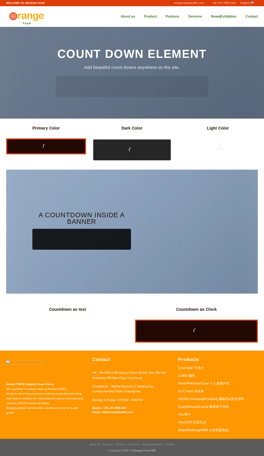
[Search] (110, 16)
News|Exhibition (223, 16)
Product (150, 16)
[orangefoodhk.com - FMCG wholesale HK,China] (26, 16)
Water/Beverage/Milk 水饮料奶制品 (203, 430)
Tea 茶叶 (184, 414)
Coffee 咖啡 (186, 375)
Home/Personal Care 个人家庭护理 (204, 383)
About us (128, 16)
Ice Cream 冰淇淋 (191, 391)
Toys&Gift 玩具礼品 (192, 422)
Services (195, 16)
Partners (172, 16)
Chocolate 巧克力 (191, 368)
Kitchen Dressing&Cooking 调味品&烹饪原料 (211, 399)
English (244, 3)
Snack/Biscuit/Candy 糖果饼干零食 (203, 406)
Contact (251, 16)
